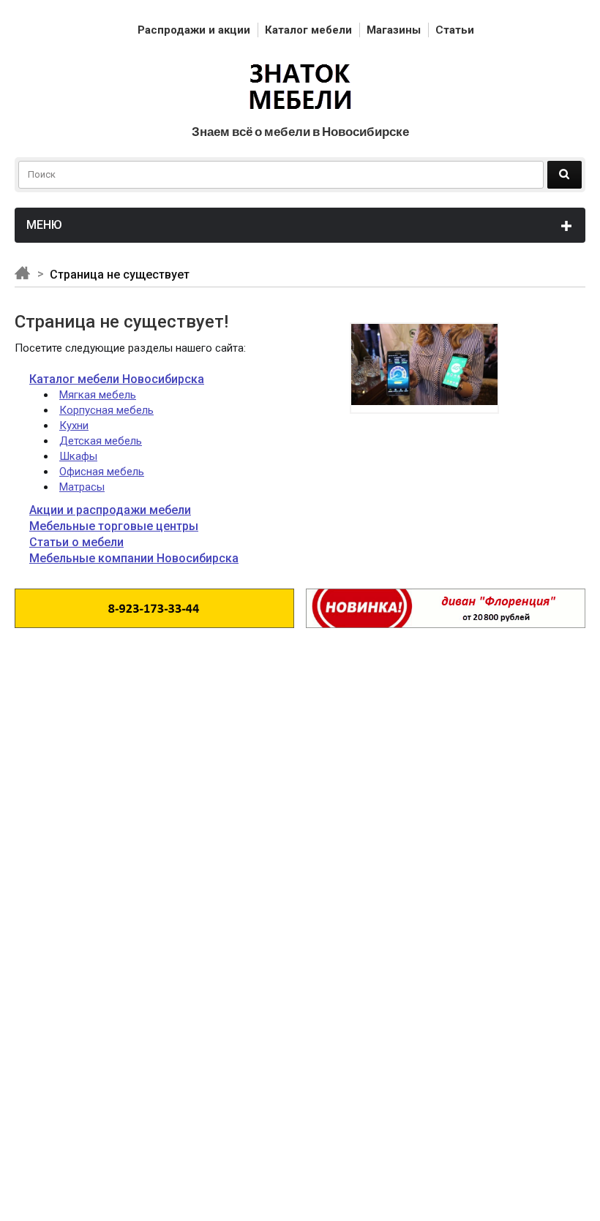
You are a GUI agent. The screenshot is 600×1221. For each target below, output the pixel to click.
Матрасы (82, 487)
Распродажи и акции (194, 30)
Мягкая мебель (97, 394)
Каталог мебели (308, 30)
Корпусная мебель (106, 410)
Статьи (454, 30)
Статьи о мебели (76, 542)
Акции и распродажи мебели (110, 510)
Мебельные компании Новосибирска (134, 558)
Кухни (74, 425)
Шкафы (78, 456)
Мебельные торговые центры (113, 526)
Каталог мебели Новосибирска (116, 379)
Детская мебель (100, 440)
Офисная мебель (101, 471)
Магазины (394, 30)
